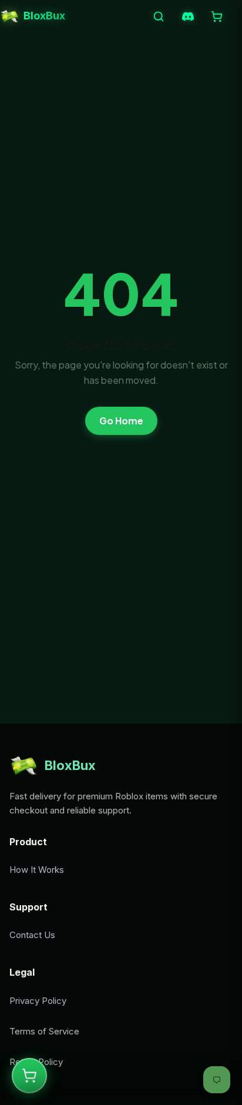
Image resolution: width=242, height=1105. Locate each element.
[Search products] (159, 16)
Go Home (121, 420)
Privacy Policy (37, 1000)
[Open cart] (217, 16)
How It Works (36, 869)
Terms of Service (44, 1031)
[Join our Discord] (188, 16)
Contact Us (32, 934)
